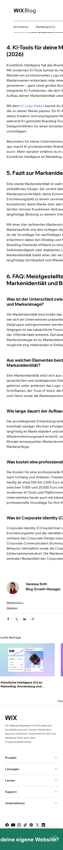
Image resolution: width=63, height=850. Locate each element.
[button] (54, 837)
